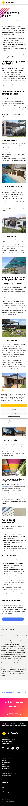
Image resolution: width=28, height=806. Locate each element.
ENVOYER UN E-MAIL (12, 725)
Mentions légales (6, 799)
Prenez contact (14, 713)
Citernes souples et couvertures (10, 773)
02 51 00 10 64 (8, 741)
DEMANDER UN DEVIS (22, 725)
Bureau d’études (6, 792)
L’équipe (4, 791)
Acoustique (4, 764)
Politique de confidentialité (14, 416)
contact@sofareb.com (8, 743)
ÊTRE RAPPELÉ (5, 725)
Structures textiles (6, 762)
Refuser (14, 409)
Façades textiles (6, 768)
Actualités (7, 5)
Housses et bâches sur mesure (9, 772)
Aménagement (5, 766)
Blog (3, 787)
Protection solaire (6, 758)
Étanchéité (4, 760)
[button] (26, 390)
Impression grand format (8, 770)
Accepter (14, 405)
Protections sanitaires (7, 775)
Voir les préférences (14, 413)
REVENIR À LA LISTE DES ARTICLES (14, 692)
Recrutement (5, 789)
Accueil (3, 5)
